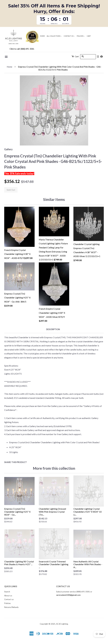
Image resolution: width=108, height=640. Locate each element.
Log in (98, 56)
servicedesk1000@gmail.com (68, 595)
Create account (101, 56)
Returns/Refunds (11, 607)
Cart (89, 36)
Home (42, 36)
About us (8, 595)
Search (7, 592)
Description (53, 329)
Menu (6, 56)
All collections (54, 36)
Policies (80, 36)
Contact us (69, 36)
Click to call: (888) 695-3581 (22, 49)
